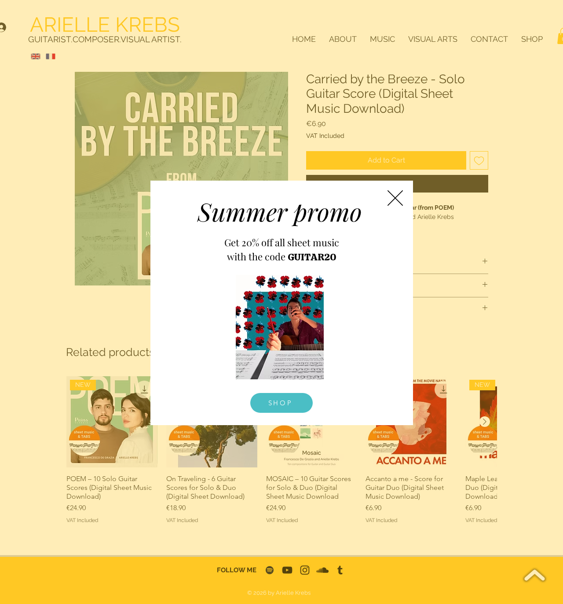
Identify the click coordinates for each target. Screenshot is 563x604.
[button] (395, 198)
